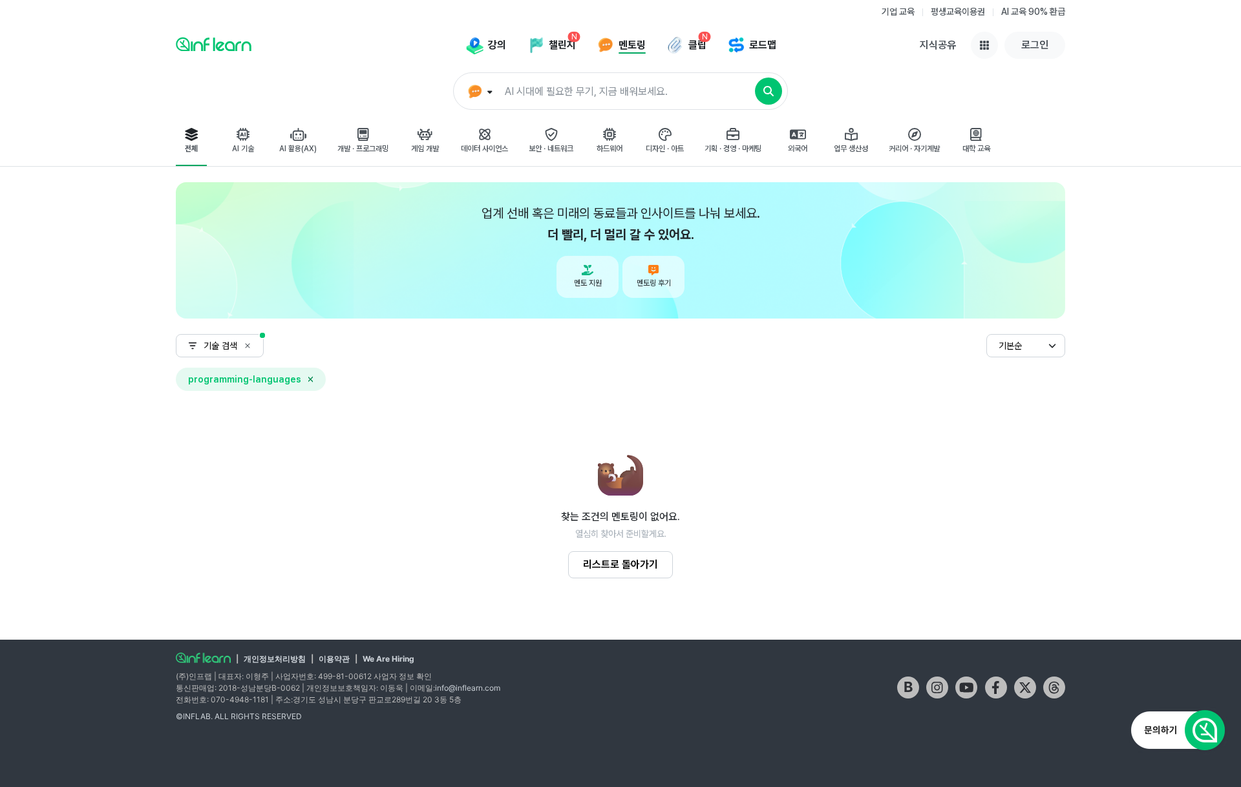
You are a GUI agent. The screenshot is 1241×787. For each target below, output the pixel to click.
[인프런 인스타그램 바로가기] (937, 687)
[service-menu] (984, 45)
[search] (768, 91)
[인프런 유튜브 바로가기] (966, 687)
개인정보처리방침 (275, 659)
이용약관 (334, 659)
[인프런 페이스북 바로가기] (996, 687)
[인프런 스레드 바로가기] (1054, 687)
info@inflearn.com (467, 688)
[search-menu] (478, 91)
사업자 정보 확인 (403, 676)
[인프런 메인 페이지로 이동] (213, 43)
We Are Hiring (388, 659)
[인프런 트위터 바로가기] (1025, 687)
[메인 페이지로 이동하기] (203, 658)
